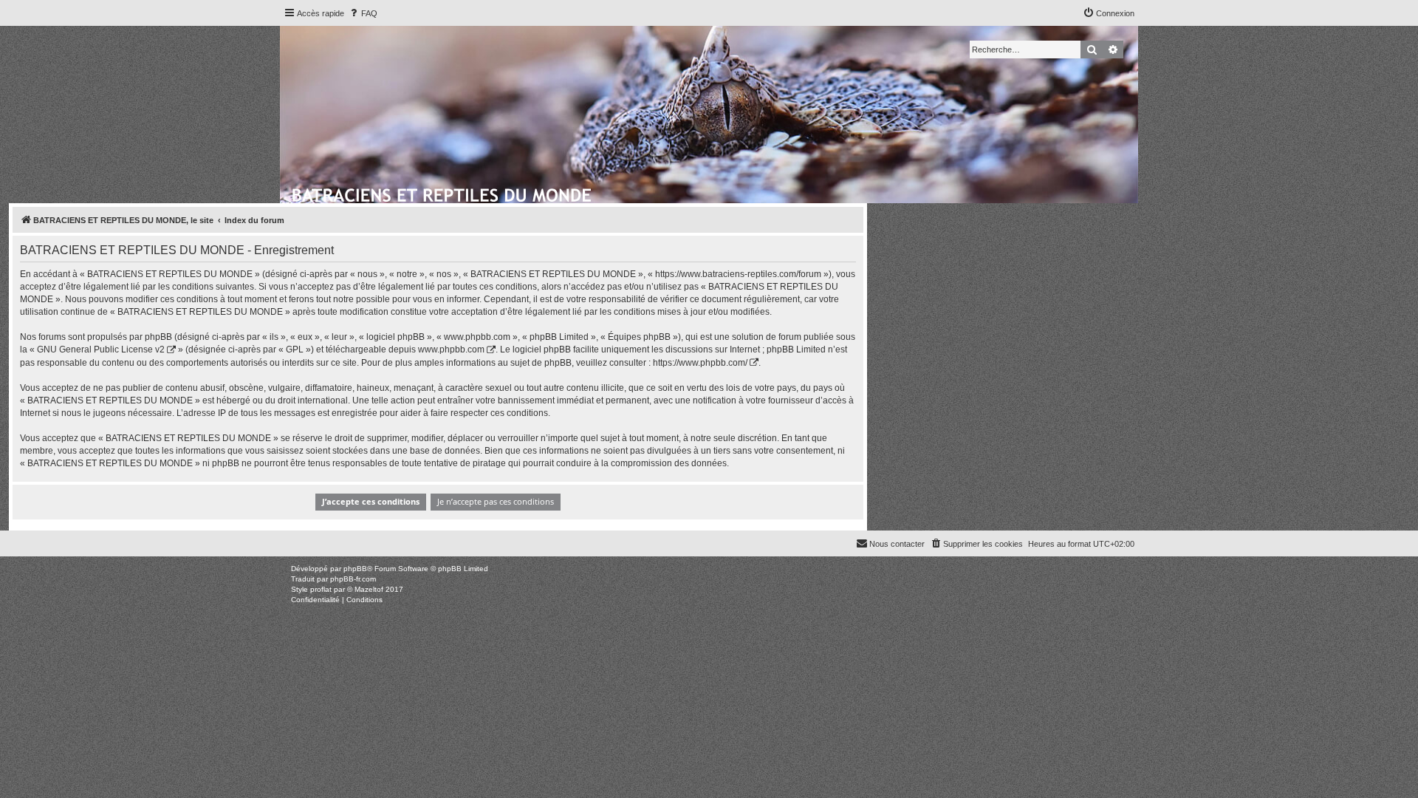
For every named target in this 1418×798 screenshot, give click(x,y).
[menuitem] (362, 13)
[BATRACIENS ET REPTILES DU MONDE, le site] (442, 193)
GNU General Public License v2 (101, 349)
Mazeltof (368, 589)
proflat (321, 589)
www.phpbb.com (451, 349)
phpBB (355, 569)
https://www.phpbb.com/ (700, 363)
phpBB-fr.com (353, 579)
